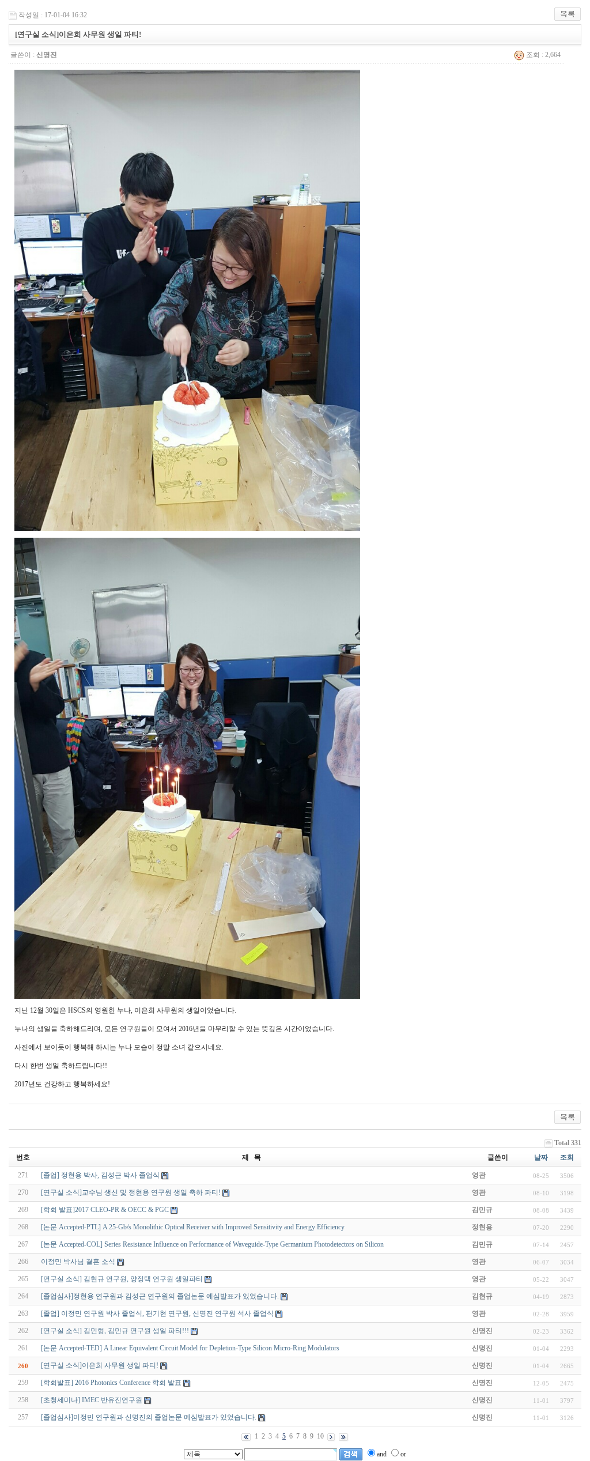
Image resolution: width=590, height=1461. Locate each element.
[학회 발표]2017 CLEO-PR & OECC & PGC (105, 1210)
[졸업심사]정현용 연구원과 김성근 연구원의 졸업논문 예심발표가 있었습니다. (160, 1296)
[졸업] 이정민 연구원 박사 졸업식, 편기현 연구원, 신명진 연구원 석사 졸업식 (157, 1313)
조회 (567, 1157)
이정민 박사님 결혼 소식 (78, 1262)
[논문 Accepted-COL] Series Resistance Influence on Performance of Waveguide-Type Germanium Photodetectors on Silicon (212, 1244)
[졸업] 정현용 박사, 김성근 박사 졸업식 (100, 1175)
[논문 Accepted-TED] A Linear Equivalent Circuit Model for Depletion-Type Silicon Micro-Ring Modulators (190, 1348)
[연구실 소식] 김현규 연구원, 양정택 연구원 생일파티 (122, 1279)
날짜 (541, 1157)
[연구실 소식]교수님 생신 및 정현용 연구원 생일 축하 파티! (131, 1192)
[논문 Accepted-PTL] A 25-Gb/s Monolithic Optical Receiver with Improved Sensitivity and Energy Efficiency (193, 1227)
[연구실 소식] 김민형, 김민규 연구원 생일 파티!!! (115, 1331)
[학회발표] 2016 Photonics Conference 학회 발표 (111, 1383)
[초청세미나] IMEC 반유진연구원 (91, 1400)
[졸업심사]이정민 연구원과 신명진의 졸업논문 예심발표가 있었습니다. (148, 1417)
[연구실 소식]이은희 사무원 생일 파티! (99, 1365)
